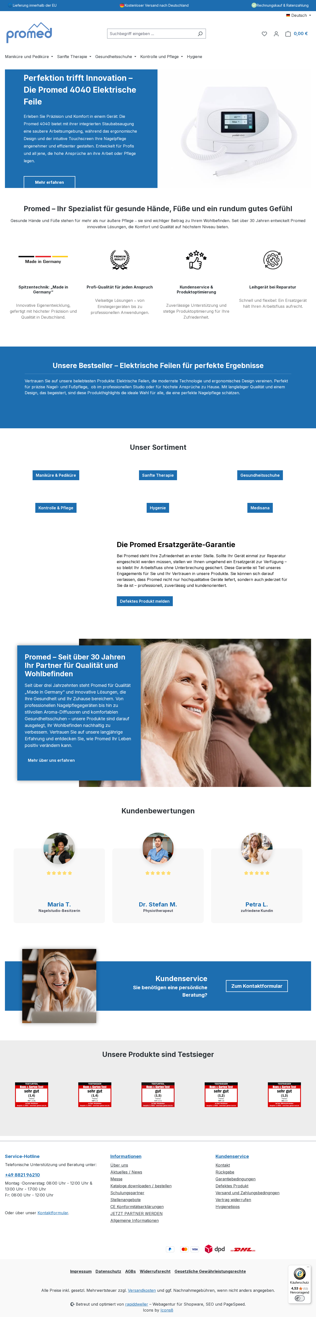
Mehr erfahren (49, 182)
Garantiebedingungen (236, 1178)
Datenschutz (108, 1271)
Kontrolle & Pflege (56, 507)
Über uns (119, 1165)
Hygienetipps (228, 1206)
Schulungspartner (127, 1192)
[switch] (300, 1298)
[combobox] (151, 34)
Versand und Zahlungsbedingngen (247, 1192)
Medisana (260, 507)
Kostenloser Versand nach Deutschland (157, 5)
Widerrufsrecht (155, 1271)
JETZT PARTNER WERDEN (136, 1213)
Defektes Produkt (232, 1185)
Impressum (81, 1271)
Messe (116, 1178)
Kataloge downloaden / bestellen (141, 1185)
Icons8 (166, 1310)
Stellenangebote (125, 1199)
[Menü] (308, 1268)
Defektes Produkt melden (145, 601)
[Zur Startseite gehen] (29, 32)
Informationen (125, 1156)
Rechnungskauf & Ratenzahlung (283, 5)
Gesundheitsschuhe (260, 475)
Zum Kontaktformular (256, 986)
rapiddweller (136, 1304)
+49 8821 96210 (22, 1174)
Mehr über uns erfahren (51, 760)
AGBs (130, 1271)
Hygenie (158, 507)
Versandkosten (142, 1290)
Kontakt (223, 1165)
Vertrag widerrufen (233, 1199)
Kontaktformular (53, 1212)
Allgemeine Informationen (134, 1220)
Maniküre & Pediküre (56, 475)
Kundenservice (232, 1156)
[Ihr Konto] (276, 34)
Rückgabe (225, 1172)
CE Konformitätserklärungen (137, 1206)
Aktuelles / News (126, 1172)
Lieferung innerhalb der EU (35, 5)
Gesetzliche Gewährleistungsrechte (210, 1271)
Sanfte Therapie (158, 475)
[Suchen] (200, 34)
